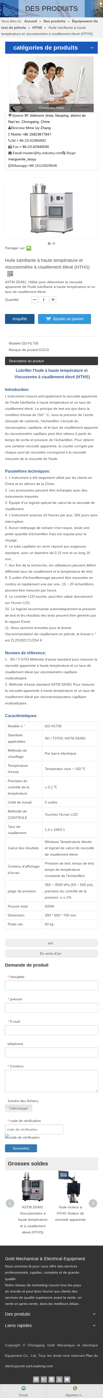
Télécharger (18, 1108)
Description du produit (26, 361)
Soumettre (21, 1148)
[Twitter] (59, 1379)
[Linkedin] (51, 1379)
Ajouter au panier (68, 319)
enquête (19, 319)
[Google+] (44, 1379)
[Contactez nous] (51, 84)
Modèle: (15, 343)
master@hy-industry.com (42, 153)
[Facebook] (36, 1379)
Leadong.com (42, 1366)
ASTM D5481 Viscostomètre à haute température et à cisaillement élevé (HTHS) (33, 1219)
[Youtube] (67, 1379)
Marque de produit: (24, 350)
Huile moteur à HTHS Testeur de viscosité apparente (70, 1213)
